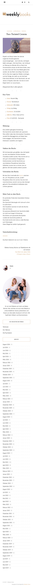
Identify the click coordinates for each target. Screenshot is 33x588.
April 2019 (6, 568)
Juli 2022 (5, 492)
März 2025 (6, 396)
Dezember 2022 (7, 477)
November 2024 (7, 408)
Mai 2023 (5, 462)
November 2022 (7, 480)
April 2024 (6, 429)
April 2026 (6, 356)
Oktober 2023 (7, 447)
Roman (24, 30)
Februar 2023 (6, 471)
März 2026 (6, 359)
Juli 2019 (5, 559)
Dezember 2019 (7, 543)
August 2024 (6, 417)
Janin (11, 266)
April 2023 (6, 465)
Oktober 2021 (7, 519)
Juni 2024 (5, 423)
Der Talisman (6, 330)
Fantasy (9, 30)
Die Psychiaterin (7, 333)
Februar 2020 (6, 537)
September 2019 (7, 553)
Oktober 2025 (7, 374)
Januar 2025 (6, 402)
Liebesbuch (17, 30)
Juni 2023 (5, 459)
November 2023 (7, 444)
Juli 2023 (5, 456)
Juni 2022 (5, 495)
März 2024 (6, 432)
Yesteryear (6, 327)
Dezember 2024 (7, 405)
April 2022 (6, 501)
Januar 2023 (6, 474)
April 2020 (6, 531)
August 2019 (6, 556)
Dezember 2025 (7, 368)
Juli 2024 (5, 420)
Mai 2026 (5, 353)
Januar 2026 (6, 365)
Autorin (21, 175)
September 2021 (7, 522)
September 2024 (7, 414)
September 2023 (7, 450)
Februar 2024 (6, 435)
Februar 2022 (6, 507)
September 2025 (7, 377)
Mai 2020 (5, 528)
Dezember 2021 (7, 513)
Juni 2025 (5, 386)
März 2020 (6, 534)
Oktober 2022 (7, 483)
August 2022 (6, 489)
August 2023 (6, 453)
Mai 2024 (5, 426)
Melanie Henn (27, 584)
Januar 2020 (6, 540)
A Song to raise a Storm (23, 254)
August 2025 (6, 380)
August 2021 (6, 525)
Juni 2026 (5, 350)
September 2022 (7, 486)
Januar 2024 (6, 438)
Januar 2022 (6, 510)
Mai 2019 (5, 565)
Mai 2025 (5, 389)
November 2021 (7, 516)
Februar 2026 (6, 362)
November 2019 (7, 546)
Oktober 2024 (7, 411)
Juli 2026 (5, 347)
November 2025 (7, 371)
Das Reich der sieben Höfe (22, 252)
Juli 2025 (5, 383)
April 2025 (6, 392)
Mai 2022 (5, 498)
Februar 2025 (6, 399)
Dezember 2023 (7, 441)
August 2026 (6, 344)
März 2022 (6, 504)
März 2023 (6, 468)
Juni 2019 (5, 562)
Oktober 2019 (7, 549)
